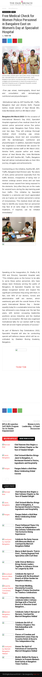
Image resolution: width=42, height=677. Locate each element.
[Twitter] (9, 41)
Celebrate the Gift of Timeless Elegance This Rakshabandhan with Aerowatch (25, 625)
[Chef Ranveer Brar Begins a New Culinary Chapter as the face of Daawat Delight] (7, 447)
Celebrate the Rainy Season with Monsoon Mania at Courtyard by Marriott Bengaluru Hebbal (26, 542)
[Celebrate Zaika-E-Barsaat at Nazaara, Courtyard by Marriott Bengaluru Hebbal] (7, 615)
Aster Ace (36, 674)
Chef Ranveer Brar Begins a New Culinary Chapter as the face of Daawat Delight (26, 447)
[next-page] (7, 479)
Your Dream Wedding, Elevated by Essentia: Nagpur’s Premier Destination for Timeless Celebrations (27, 589)
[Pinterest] (15, 41)
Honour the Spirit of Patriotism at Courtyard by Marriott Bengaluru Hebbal (26, 648)
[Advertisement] (21, 385)
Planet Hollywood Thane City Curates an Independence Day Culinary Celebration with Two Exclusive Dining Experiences (27, 529)
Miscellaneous (13, 8)
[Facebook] (4, 41)
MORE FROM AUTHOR (26, 439)
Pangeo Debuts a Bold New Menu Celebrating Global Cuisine (26, 471)
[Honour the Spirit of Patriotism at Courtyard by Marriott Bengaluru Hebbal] (7, 650)
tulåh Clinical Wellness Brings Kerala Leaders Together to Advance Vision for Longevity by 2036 (26, 565)
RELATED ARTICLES (10, 439)
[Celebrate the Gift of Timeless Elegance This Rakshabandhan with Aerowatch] (7, 625)
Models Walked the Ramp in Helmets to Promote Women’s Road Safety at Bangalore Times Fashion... (27, 660)
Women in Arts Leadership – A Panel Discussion (31, 426)
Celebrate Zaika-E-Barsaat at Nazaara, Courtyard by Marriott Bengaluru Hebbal (27, 614)
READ (13, 12)
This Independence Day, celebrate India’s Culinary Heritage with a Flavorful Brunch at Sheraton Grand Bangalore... (26, 602)
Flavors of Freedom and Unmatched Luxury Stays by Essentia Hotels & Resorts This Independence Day (26, 637)
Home (4, 8)
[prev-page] (3, 479)
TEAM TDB (7, 36)
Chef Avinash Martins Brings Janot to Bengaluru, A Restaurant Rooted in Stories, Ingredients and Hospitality (27, 505)
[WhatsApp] (20, 41)
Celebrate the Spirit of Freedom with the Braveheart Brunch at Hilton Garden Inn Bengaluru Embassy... (27, 577)
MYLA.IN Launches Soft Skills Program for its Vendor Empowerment (10, 427)
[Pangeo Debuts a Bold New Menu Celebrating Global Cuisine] (7, 471)
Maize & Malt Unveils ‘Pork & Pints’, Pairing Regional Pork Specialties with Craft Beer (27, 553)
